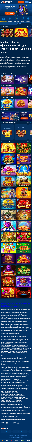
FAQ (22, 437)
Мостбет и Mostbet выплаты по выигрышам (11, 308)
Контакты (17, 435)
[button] (14, 15)
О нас (6, 435)
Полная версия (23, 435)
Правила (11, 435)
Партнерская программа (14, 437)
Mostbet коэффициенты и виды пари (10, 306)
